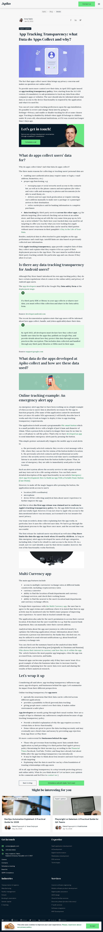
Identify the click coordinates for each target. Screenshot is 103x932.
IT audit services (57, 905)
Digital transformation (59, 853)
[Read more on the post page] (26, 805)
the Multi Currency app (56, 606)
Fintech (4, 895)
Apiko (44, 12)
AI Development (57, 849)
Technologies (56, 862)
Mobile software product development (64, 888)
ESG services (56, 859)
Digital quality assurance (60, 892)
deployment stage (27, 289)
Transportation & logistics (10, 885)
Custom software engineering (61, 885)
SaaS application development (62, 846)
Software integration (58, 908)
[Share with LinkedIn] (75, 20)
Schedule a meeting (8, 866)
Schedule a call (30, 142)
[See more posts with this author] (21, 20)
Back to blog (27, 783)
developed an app (74, 434)
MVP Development (58, 911)
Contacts (5, 863)
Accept (92, 926)
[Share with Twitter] (80, 20)
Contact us (86, 4)
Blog (51, 12)
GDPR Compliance (8, 873)
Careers (4, 859)
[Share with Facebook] (71, 20)
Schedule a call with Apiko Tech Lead (61, 783)
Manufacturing (6, 888)
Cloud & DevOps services (60, 898)
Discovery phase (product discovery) (64, 901)
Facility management (8, 892)
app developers (29, 286)
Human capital (6, 901)
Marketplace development (60, 856)
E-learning (5, 905)
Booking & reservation (9, 898)
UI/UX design (56, 895)
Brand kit (4, 869)
